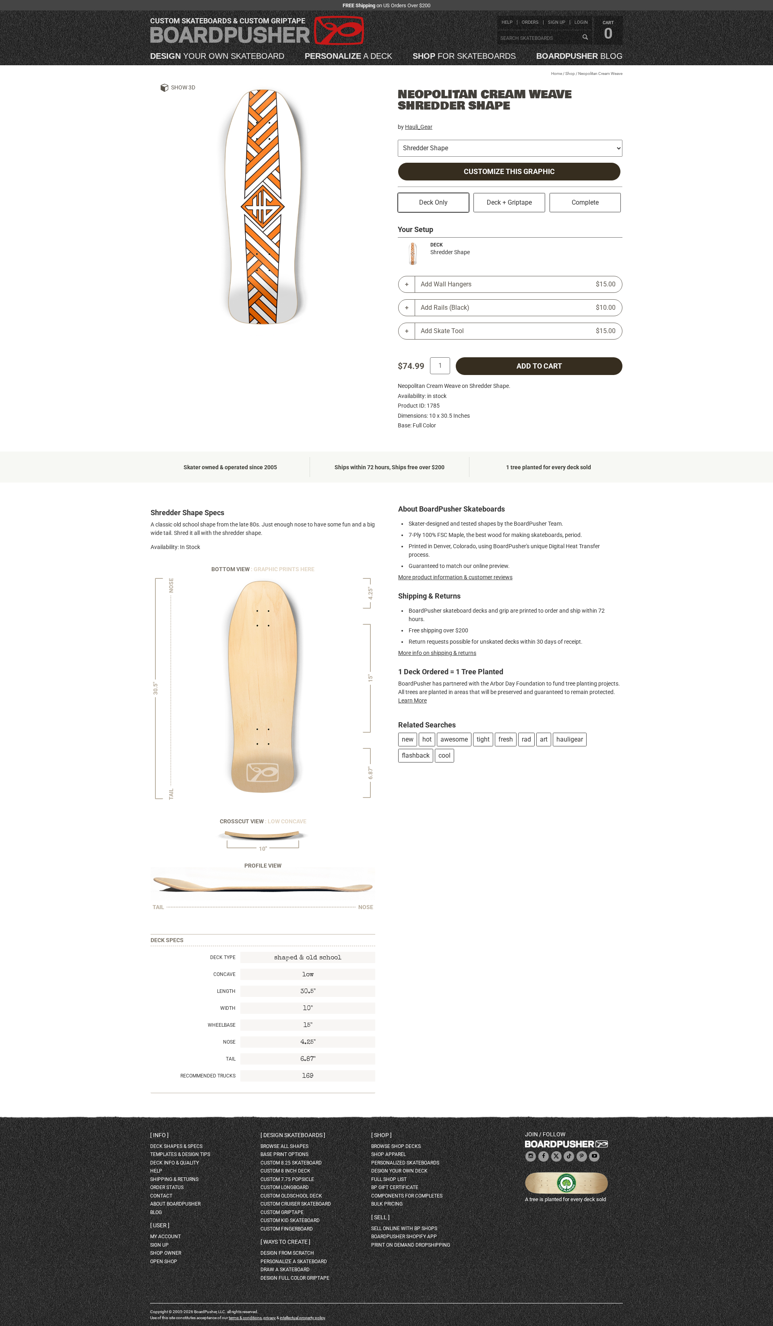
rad (526, 739)
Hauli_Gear (418, 127)
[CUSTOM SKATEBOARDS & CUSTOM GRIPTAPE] (257, 43)
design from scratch (287, 1253)
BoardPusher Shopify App (404, 1236)
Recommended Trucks (208, 1076)
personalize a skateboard (293, 1261)
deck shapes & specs (176, 1146)
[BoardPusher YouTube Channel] (594, 1157)
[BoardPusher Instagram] (530, 1157)
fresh (505, 739)
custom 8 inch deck (285, 1171)
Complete (585, 202)
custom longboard (284, 1187)
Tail (231, 1059)
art (544, 739)
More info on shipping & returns (437, 653)
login (581, 22)
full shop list (389, 1179)
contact (161, 1196)
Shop (570, 73)
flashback (416, 755)
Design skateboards (292, 1135)
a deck (348, 56)
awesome (454, 739)
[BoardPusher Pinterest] (582, 1157)
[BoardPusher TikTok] (569, 1157)
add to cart (539, 366)
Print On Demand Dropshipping (410, 1245)
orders (530, 22)
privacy (269, 1317)
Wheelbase (222, 1025)
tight (483, 739)
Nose (229, 1042)
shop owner (165, 1253)
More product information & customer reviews (455, 577)
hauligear (569, 739)
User (160, 1225)
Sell (380, 1217)
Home (556, 73)
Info (159, 1135)
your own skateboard (217, 56)
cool (444, 755)
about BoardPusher (175, 1204)
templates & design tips (180, 1154)
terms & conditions (245, 1317)
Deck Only (433, 202)
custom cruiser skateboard (295, 1204)
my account (165, 1236)
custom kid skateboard (290, 1220)
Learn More (412, 700)
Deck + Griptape (509, 202)
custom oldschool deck (291, 1196)
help (507, 22)
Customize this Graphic (509, 172)
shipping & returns (174, 1179)
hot (427, 739)
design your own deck (399, 1171)
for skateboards (464, 56)
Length (226, 991)
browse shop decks (396, 1146)
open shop (163, 1261)
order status (167, 1187)
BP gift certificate (394, 1187)
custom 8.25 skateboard (291, 1163)
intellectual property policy (302, 1317)
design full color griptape (294, 1278)
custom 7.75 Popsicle (287, 1179)
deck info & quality (174, 1163)
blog (579, 56)
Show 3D (183, 87)
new (407, 739)
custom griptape (282, 1212)
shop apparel (388, 1154)
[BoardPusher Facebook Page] (543, 1157)
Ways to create (285, 1242)
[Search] (585, 37)
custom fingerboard (286, 1229)
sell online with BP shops (404, 1228)
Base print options (284, 1154)
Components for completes (406, 1196)
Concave (224, 974)
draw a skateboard (285, 1269)
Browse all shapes (284, 1146)
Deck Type (223, 957)
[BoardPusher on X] (556, 1157)
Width (228, 1008)
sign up (556, 22)
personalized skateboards (405, 1163)
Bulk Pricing (387, 1204)
